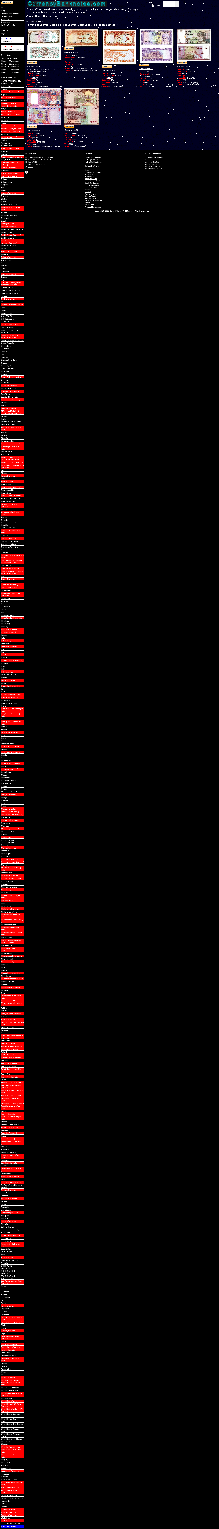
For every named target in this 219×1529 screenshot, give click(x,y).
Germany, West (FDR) (9, 547)
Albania (4, 89)
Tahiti (3, 1303)
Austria (4, 140)
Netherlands (6, 906)
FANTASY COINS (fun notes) (12, 462)
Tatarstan (5, 1314)
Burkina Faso (6, 260)
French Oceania (7, 493)
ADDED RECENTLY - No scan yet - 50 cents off (11, 82)
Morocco (5, 865)
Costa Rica (5, 349)
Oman (3, 993)
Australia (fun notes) (9, 137)
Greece (4, 576)
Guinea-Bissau (6, 606)
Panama (4, 1016)
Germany (4, 535)
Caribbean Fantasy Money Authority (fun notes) (11, 283)
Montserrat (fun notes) (10, 859)
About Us (5, 19)
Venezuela (5, 1474)
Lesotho (4, 749)
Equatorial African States (11, 422)
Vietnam (4, 1477)
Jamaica (4, 677)
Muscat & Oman (7, 881)
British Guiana (6, 232)
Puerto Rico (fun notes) (10, 1077)
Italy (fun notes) (7, 672)
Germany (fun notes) (9, 538)
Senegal (4, 1201)
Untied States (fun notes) (10, 1447)
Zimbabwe (5, 1518)
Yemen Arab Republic (9, 1495)
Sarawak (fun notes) (9, 1190)
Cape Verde (5, 280)
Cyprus (4, 363)
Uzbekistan (5, 1462)
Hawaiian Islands (7, 615)
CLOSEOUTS (6, 316)
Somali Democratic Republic (12, 1230)
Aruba (3, 123)
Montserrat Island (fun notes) (12, 862)
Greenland (5, 582)
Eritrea (4, 432)
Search (152, 2)
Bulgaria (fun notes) (8, 257)
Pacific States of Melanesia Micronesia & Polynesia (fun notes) (12, 1003)
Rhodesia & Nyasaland (10, 1124)
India (3, 638)
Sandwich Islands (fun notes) (12, 1182)
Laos (3, 735)
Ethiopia (4, 438)
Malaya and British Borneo (11, 792)
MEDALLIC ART (7, 831)
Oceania (4, 990)
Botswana (5, 218)
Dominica (5, 383)
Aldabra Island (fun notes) (11, 92)
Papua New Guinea (8, 1027)
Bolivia (4, 212)
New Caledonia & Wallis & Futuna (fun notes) (11, 941)
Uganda (4, 1372)
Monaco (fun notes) (8, 848)
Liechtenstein (6, 761)
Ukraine (4, 1375)
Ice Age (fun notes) (8, 632)
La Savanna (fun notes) (9, 732)
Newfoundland (7, 959)
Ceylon (4, 296)
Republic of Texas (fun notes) (12, 1103)
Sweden (4, 1294)
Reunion (4, 1111)
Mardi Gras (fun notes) (10, 812)
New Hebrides (7, 945)
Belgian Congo (7, 182)
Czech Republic (7, 366)
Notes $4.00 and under (10, 64)
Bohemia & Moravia (9, 204)
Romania (4, 1130)
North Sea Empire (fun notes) (12, 979)
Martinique (5, 817)
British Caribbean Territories (12, 229)
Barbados (5, 170)
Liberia (4, 755)
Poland (4, 1052)
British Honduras (7, 238)
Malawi (4, 786)
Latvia (3, 738)
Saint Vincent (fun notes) (10, 1176)
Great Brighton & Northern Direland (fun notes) (11, 561)
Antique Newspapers (93, 207)
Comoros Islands (7, 327)
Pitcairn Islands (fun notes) (11, 1046)
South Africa (6, 1238)
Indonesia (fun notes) (9, 646)
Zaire (3, 1504)
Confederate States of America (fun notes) (9, 336)
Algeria (4, 94)
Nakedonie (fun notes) (9, 890)
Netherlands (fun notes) (10, 909)
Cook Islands (6, 346)
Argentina (5, 117)
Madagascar (6, 783)
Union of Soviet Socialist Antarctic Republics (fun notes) (10, 1382)
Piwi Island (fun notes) (9, 1049)
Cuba (3, 354)
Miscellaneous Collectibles (95, 181)
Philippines (5, 1041)
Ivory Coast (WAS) (8, 675)
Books (87, 189)
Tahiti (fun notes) (7, 1306)
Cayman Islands (7, 287)
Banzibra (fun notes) (9, 168)
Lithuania (4, 766)
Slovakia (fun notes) (8, 1221)
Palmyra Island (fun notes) (11, 1013)
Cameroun (5, 271)
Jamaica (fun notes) (8, 680)
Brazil (3, 221)
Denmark (4, 374)
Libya (3, 758)
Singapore (5, 1215)
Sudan (3, 1286)
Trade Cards (89, 205)
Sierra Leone (6, 1210)
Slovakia (4, 1218)
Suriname (4, 1289)
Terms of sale (6, 16)
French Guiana (6, 484)
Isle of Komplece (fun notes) (12, 660)
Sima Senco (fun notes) (10, 1213)
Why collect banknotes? (153, 168)
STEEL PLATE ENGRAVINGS (7, 1267)
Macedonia (5, 777)
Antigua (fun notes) (8, 111)
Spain (3, 1254)
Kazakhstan (5, 700)
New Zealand (6, 953)
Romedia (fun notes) (9, 1133)
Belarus (4, 179)
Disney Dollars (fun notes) (11, 377)
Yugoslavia (5, 1501)
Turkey (4, 1366)
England (4, 419)
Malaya (4, 789)
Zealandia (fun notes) (9, 1515)
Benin (3, 190)
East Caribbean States (9, 397)
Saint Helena (6, 1149)
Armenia (4, 120)
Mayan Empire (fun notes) (11, 829)
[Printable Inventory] (34, 21)
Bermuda (4, 196)
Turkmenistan (6, 1369)
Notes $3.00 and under (10, 67)
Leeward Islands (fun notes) (11, 746)
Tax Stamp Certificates (94, 200)
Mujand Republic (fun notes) (12, 878)
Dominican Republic (9, 388)
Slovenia (4, 1224)
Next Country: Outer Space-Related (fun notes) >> (89, 24)
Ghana (3, 550)
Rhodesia (4, 1122)
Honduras (5, 621)
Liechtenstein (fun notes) (10, 763)
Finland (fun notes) (8, 476)
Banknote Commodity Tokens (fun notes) (9, 163)
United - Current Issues (10, 1387)
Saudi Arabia (6, 1193)
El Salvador (5, 416)
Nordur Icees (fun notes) (10, 973)
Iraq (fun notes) (7, 655)
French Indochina (7, 490)
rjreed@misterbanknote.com (41, 157)
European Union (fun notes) (11, 444)
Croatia (4, 351)
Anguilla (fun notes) (8, 103)
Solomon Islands (7, 1227)
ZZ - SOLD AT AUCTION (11, 1523)
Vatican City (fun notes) (10, 1471)
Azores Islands (7, 146)
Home (3, 8)
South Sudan (6, 1249)
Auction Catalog (91, 187)
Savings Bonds (90, 196)
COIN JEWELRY (7, 319)
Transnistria (5, 1353)
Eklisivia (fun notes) (8, 408)
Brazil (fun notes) (7, 224)
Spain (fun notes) (7, 1257)
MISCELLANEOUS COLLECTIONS (8, 841)
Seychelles (5, 1207)
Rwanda (4, 1147)
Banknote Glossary (151, 160)
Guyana (4, 609)
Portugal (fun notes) (9, 1063)
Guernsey (5, 601)
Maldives (4, 800)
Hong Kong (5, 624)
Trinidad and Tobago (9, 1355)
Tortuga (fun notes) (8, 1350)
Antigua (4, 109)
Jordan (4, 692)
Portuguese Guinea (8, 1066)
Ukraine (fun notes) (8, 1377)
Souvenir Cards (90, 198)
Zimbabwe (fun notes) (9, 1521)
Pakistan (4, 1008)
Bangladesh (5, 160)
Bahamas (4, 151)
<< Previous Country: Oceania (42, 24)
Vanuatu (4, 1465)
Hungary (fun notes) (9, 629)
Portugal (4, 1060)
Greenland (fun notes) (9, 585)
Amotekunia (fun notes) (10, 97)
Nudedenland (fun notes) (10, 987)
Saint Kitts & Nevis (8, 1152)
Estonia (4, 435)
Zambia (4, 1506)
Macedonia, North (8, 780)
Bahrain (4, 154)
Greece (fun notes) (8, 579)
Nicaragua (5, 964)
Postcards (89, 174)
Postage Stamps (91, 194)
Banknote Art (90, 176)
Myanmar (5, 884)
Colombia (5, 322)
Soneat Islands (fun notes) (11, 1235)
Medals (88, 192)
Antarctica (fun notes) (9, 106)
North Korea (6, 976)
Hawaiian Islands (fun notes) (12, 618)
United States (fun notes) (10, 1401)
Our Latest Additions (9, 58)
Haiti (3, 612)
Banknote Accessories (93, 172)
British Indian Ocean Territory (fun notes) (9, 242)
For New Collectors (8, 25)
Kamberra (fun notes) (9, 697)
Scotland (4, 1195)
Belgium (4, 185)
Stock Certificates (92, 183)
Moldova (4, 845)
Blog (3, 10)
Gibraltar (4, 552)
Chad (3, 302)
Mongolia (5, 851)
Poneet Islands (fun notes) (11, 1057)
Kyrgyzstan (5, 729)
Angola (4, 100)
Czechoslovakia (7, 368)
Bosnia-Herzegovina (9, 215)
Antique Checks (91, 178)
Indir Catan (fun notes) (9, 641)
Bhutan (4, 199)
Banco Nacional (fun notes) (11, 157)
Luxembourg (6, 772)
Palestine (4, 1011)
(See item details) (33, 66)
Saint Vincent (6, 1174)
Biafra (3, 201)
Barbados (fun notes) (9, 173)
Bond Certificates (92, 185)
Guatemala (5, 598)
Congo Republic (7, 343)
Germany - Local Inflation (11, 541)
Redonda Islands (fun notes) (12, 1082)
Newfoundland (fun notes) (11, 962)
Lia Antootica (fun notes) (10, 752)
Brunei (3, 248)
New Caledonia (7, 937)
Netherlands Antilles (9, 912)
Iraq (2, 652)
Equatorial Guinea (8, 424)
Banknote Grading (151, 162)
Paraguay (5, 1030)
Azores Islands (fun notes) (11, 148)
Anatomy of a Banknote (153, 157)
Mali (3, 803)
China (3, 310)
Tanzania (4, 1311)
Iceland (4, 635)
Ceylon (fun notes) (8, 299)
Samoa (3, 1179)
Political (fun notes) (8, 1055)
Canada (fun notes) (8, 274)
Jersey (3, 689)
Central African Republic (10, 290)
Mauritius (5, 826)
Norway (4, 984)
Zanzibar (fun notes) (9, 1512)
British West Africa (8, 246)
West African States (9, 1479)
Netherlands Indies (8, 925)
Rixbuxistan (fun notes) (10, 1127)
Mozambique (6, 873)
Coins (87, 170)
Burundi (4, 265)
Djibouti (4, 380)
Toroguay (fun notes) (9, 1344)
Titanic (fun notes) (8, 1331)
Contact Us (5, 22)
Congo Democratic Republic (12, 340)
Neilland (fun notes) (8, 900)
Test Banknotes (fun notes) (11, 1322)
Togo (3, 1333)
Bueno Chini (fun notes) (10, 251)
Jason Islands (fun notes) (10, 686)
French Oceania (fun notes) (11, 495)
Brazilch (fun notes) (8, 226)
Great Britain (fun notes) (10, 568)
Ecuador (4, 402)
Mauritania (5, 823)
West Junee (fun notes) (10, 1487)
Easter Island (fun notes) (10, 400)
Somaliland (5, 1232)
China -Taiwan (6, 313)
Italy (3, 669)
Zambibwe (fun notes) (9, 1509)
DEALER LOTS (7, 371)
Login (3, 33)
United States (6, 1398)
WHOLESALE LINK (9, 1526)
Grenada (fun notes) (9, 587)
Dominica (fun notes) (9, 385)
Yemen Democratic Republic (12, 1498)
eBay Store (29, 167)
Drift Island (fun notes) (10, 391)
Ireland (4, 658)
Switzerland (5, 1297)
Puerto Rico (5, 1074)
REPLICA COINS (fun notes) (12, 1095)
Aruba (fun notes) (8, 126)
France (4, 479)
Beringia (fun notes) (8, 193)
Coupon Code (154, 5)
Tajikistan (5, 1308)
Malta (3, 806)
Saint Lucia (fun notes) (9, 1163)
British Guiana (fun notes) (11, 235)
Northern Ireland (7, 981)
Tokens (87, 202)
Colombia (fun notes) (9, 324)
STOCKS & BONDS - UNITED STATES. (9, 1277)
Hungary (4, 626)
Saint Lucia (5, 1160)
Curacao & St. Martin (9, 360)
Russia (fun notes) (8, 1139)
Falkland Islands (7, 454)
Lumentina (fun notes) (9, 769)
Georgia (4, 520)
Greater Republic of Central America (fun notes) (12, 572)
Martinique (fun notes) (10, 820)
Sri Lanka (4, 1263)
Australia (4, 134)
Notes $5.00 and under (10, 61)
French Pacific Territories (11, 498)
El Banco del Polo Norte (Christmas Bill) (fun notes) (11, 412)
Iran (2, 649)
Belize (3, 187)
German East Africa (8, 528)
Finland (4, 473)
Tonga (3, 1341)
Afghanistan (6, 86)
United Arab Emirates (9, 1390)
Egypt (3, 405)
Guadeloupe (6, 590)
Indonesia (5, 643)
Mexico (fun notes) (8, 837)
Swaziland (5, 1292)
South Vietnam (7, 1252)
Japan (3, 683)
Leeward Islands (7, 743)
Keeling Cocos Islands (9, 703)
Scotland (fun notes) (9, 1198)
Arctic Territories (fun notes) (12, 114)
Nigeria (4, 970)
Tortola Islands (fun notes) (11, 1347)
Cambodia (5, 268)
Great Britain (6, 565)
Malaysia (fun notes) (9, 795)
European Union (7, 441)
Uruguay (4, 1460)
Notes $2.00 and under (10, 69)
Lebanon (4, 741)
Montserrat (5, 856)
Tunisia (4, 1363)
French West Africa (8, 501)
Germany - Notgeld (8, 544)
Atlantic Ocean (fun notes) (11, 131)
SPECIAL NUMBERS (9, 1260)
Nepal (3, 903)
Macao (4, 775)
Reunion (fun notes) (8, 1114)
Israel (3, 666)
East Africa (5, 394)
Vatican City (6, 1468)
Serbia (3, 1204)
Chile (3, 307)
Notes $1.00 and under (10, 72)
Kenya (3, 706)
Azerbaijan (5, 143)
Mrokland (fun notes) (9, 875)
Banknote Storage (151, 164)
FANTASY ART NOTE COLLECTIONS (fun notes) (11, 458)
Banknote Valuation (152, 166)
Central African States (9, 293)
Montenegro (6, 853)
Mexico (4, 834)
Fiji (2, 470)
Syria (3, 1300)
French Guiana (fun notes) (11, 487)
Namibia (4, 892)
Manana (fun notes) (8, 809)
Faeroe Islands (6, 451)
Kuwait (4, 726)
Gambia (4, 517)
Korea (3, 719)
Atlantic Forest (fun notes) (11, 128)
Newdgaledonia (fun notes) (11, 956)
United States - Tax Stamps (11, 1439)
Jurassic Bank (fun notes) (11, 694)
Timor (3, 1328)
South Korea (6, 1241)
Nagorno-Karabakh (9, 887)
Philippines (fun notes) (9, 1043)
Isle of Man (5, 663)
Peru (3, 1033)
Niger (3, 967)
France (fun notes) (8, 481)
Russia (3, 1136)
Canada (4, 277)
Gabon (4, 509)
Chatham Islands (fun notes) (12, 304)
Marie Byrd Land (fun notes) (12, 814)
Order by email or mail (10, 13)
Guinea (4, 604)
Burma (3, 263)
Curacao (4, 357)
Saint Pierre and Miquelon (11, 1166)
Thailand (4, 1325)
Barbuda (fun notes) (9, 176)
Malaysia (4, 797)
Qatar (3, 1080)
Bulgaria (4, 254)
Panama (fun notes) (8, 1019)
